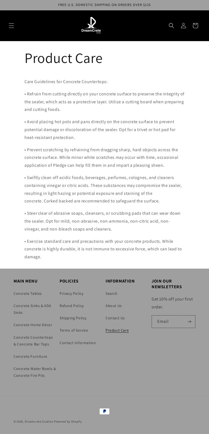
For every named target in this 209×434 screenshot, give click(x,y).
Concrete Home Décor (33, 324)
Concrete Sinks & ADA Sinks (32, 309)
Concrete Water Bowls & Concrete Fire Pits (35, 372)
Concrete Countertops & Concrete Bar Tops (33, 341)
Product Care (117, 330)
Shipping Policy (73, 317)
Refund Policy (72, 305)
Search (112, 293)
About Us (114, 305)
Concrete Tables (28, 293)
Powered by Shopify (68, 421)
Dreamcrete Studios (39, 421)
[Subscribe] (189, 321)
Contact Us (115, 317)
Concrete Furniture (30, 356)
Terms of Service (74, 330)
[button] (11, 26)
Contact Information (78, 342)
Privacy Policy (71, 293)
